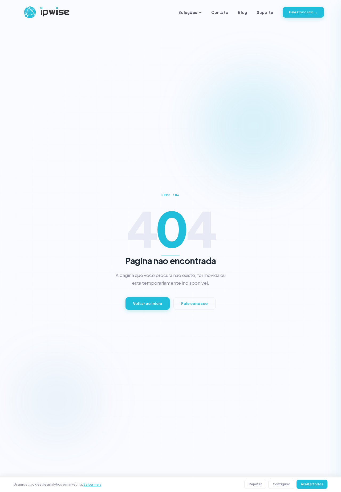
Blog (242, 12)
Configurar (281, 484)
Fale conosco (194, 303)
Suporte (265, 12)
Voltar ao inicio (147, 303)
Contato (219, 12)
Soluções (187, 12)
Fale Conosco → (303, 12)
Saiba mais (92, 484)
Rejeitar (255, 484)
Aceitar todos (312, 484)
